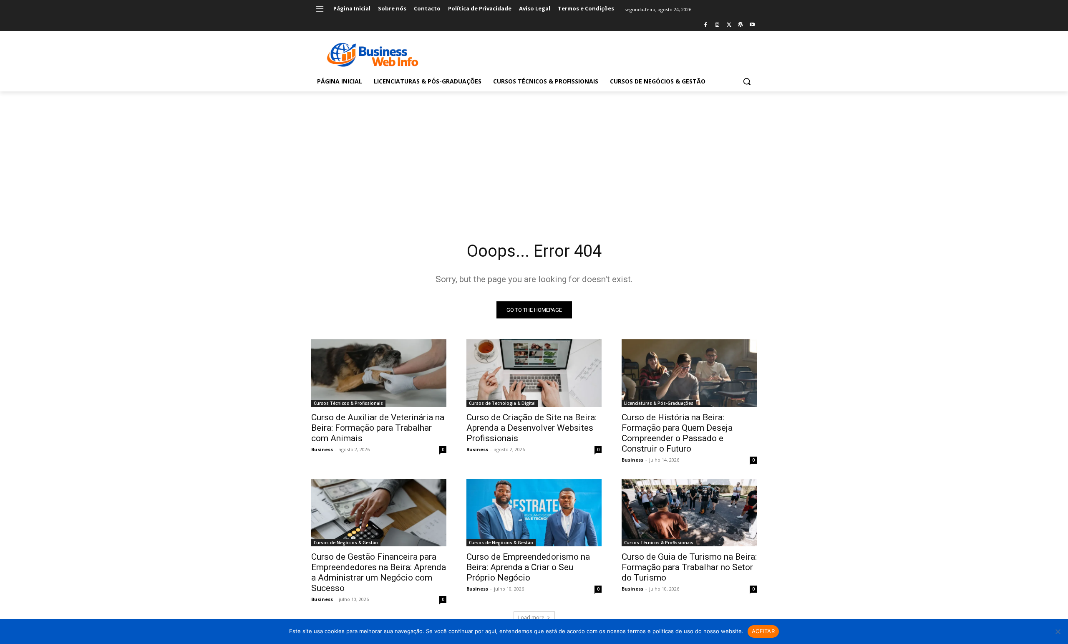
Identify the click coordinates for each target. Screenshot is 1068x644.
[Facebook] (705, 25)
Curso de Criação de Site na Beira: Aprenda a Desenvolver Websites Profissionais (531, 427)
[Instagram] (717, 25)
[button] (747, 81)
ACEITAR (763, 631)
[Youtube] (752, 25)
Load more (531, 617)
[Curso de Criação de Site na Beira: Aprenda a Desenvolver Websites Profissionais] (534, 373)
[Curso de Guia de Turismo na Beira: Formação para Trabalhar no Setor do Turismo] (689, 512)
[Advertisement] (534, 154)
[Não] (1057, 631)
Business (322, 449)
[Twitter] (729, 25)
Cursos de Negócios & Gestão (346, 543)
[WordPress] (740, 25)
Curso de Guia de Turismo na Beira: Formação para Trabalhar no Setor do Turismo (689, 567)
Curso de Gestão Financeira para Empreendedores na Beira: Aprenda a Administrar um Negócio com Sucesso (378, 572)
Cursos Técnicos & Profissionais (348, 403)
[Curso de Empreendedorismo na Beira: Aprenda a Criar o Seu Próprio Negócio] (534, 512)
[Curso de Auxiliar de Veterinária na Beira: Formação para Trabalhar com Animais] (378, 373)
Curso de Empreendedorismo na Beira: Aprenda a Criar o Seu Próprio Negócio (528, 567)
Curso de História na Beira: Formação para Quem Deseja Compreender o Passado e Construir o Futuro (677, 433)
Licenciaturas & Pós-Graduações (658, 403)
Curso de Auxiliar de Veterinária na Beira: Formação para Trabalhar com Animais (377, 427)
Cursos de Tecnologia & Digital (502, 403)
